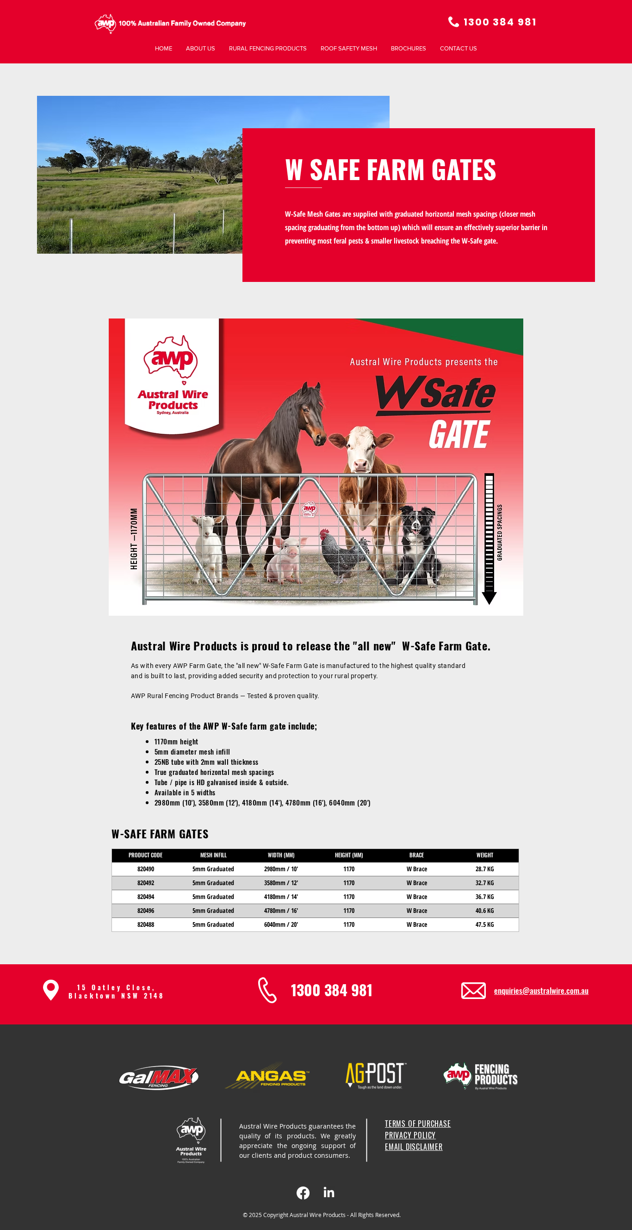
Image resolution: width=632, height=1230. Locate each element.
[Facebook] (303, 1192)
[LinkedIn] (328, 1192)
